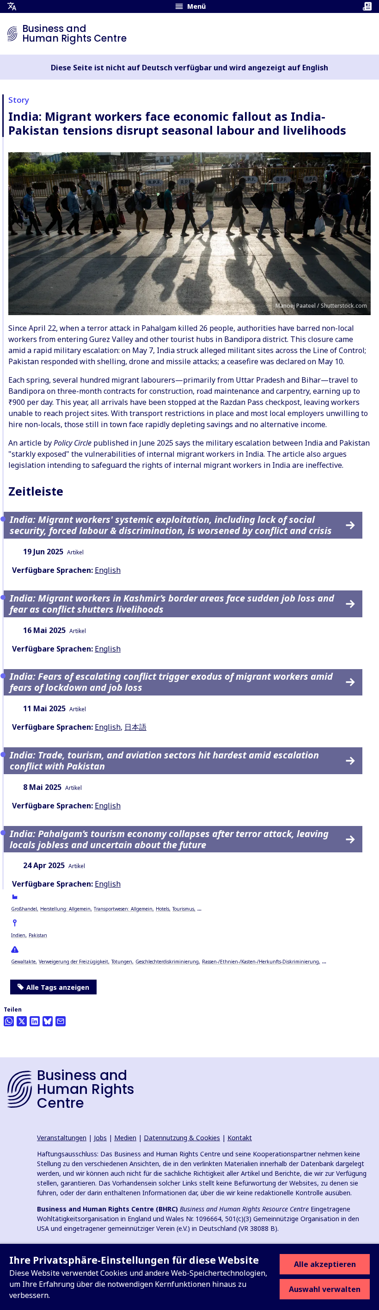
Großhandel (24, 909)
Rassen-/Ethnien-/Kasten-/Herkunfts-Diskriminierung (260, 961)
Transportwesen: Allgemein (123, 909)
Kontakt (239, 1137)
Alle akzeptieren (325, 1264)
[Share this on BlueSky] (48, 1021)
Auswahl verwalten (325, 1289)
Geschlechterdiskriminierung (167, 961)
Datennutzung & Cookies (182, 1137)
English (108, 570)
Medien (125, 1137)
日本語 (135, 727)
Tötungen (121, 961)
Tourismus (183, 909)
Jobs (100, 1137)
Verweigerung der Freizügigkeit (73, 961)
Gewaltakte (23, 961)
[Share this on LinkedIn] (35, 1021)
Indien (18, 935)
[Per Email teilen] (60, 1021)
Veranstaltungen (61, 1137)
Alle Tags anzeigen (57, 987)
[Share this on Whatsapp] (9, 1021)
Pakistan (38, 935)
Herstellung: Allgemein (65, 909)
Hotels (162, 909)
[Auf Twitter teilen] (22, 1021)
